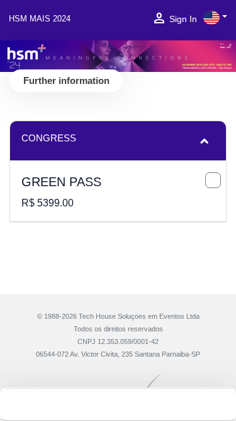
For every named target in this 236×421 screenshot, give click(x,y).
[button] (215, 17)
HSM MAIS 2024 (39, 18)
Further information (66, 80)
